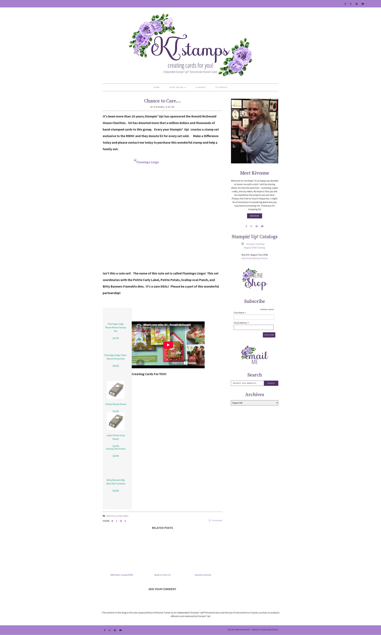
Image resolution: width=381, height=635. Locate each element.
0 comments (217, 520)
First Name (240, 312)
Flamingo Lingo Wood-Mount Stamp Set (115, 327)
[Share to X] (112, 521)
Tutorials (221, 87)
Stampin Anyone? (242, 629)
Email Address (241, 322)
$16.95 (116, 365)
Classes (201, 87)
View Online (247, 258)
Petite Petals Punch (116, 404)
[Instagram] (351, 3)
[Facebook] (345, 3)
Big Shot (111, 515)
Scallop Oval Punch (115, 448)
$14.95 (116, 490)
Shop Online (176, 87)
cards (119, 515)
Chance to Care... (162, 101)
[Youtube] (363, 3)
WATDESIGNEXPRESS (269, 629)
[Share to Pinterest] (121, 521)
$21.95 (116, 338)
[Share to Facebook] (117, 521)
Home (157, 87)
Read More (254, 216)
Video (125, 515)
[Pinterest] (357, 3)
